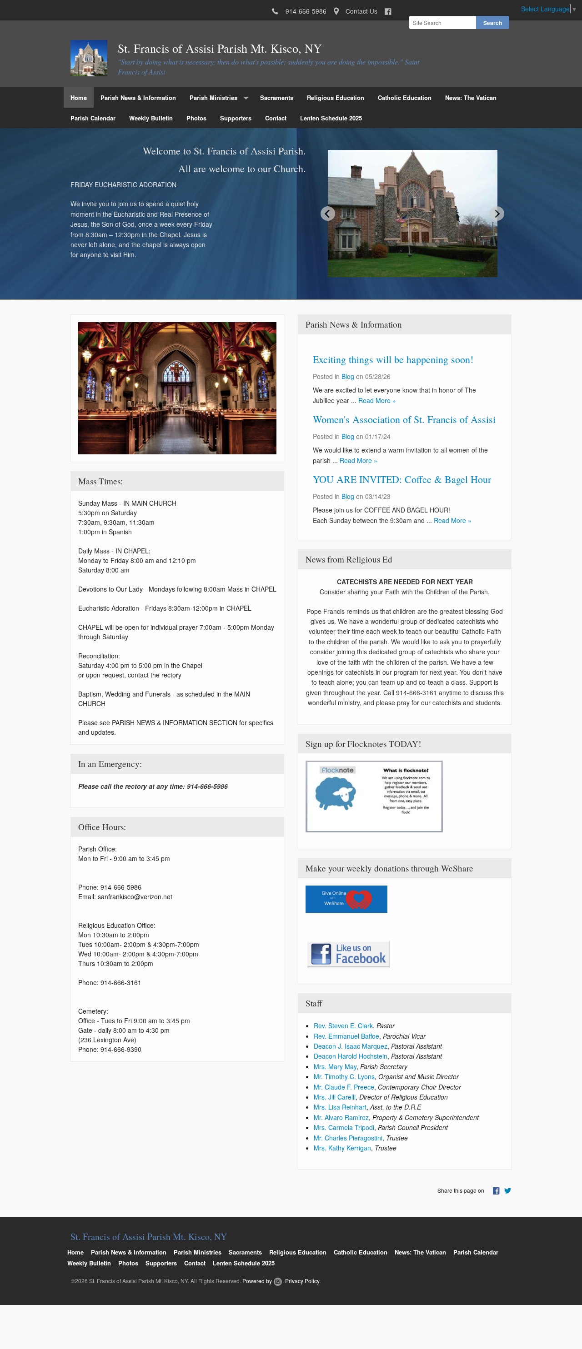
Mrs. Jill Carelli (335, 1096)
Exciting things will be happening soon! (393, 359)
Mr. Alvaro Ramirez (341, 1117)
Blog (347, 376)
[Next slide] (497, 213)
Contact (275, 118)
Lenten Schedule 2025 (331, 118)
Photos (196, 118)
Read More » (377, 400)
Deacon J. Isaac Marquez (350, 1045)
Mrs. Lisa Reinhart (340, 1106)
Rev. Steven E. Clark (343, 1025)
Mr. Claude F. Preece (344, 1086)
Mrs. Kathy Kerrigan (342, 1147)
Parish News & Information (138, 97)
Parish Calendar (92, 118)
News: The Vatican (471, 97)
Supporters (235, 118)
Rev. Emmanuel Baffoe (346, 1035)
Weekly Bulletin (151, 118)
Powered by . (263, 1280)
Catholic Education (404, 97)
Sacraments (276, 97)
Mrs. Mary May (335, 1066)
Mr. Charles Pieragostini (348, 1137)
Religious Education (335, 97)
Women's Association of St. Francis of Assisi (404, 419)
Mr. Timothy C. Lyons (344, 1076)
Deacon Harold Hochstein (350, 1055)
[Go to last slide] (328, 213)
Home (78, 97)
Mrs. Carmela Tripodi (344, 1127)
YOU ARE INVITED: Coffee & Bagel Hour (402, 479)
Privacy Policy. (303, 1280)
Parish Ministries (213, 97)
